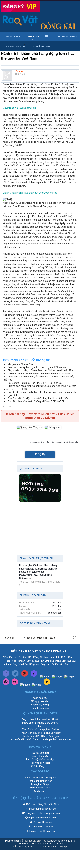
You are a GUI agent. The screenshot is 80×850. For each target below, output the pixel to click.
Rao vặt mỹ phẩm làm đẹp (40, 759)
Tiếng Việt (18, 846)
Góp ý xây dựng (40, 704)
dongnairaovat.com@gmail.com (43, 813)
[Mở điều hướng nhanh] (74, 637)
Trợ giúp (62, 846)
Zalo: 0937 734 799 (42, 826)
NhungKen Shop (40, 784)
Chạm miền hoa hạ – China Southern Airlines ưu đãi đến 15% (41, 370)
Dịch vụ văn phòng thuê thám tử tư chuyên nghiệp (30, 192)
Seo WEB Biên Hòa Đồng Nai (40, 777)
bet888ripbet (35, 565)
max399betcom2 (28, 574)
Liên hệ (52, 846)
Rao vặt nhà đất (40, 756)
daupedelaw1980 (28, 568)
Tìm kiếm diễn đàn (15, 45)
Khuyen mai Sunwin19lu (20, 364)
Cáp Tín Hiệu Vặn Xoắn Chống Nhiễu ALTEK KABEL (36, 401)
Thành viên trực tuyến (36, 558)
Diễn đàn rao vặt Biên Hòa (32, 841)
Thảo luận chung (40, 708)
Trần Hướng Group (40, 787)
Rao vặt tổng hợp (40, 752)
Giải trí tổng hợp (40, 766)
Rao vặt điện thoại (40, 762)
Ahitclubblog (50, 565)
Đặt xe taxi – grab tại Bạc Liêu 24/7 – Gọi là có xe (35, 383)
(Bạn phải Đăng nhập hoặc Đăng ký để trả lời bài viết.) (54, 442)
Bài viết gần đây (40, 45)
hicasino (23, 565)
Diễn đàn (32, 36)
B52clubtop (25, 578)
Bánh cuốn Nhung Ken (40, 781)
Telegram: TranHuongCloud (41, 831)
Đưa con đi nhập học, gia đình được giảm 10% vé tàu (37, 367)
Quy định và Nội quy (35, 846)
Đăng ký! (40, 454)
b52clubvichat (36, 571)
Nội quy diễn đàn (40, 701)
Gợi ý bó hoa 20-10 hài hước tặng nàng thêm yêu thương (39, 373)
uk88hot (42, 568)
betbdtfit (23, 571)
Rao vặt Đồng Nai (42, 822)
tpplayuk (52, 568)
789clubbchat (45, 574)
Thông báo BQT (40, 698)
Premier (19, 71)
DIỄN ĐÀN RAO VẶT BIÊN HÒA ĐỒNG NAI (39, 651)
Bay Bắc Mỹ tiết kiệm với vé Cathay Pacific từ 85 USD (38, 398)
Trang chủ (12, 36)
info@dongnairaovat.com (42, 808)
